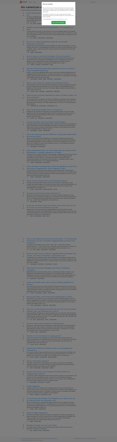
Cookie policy (56, 19)
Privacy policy (64, 19)
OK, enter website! (58, 22)
